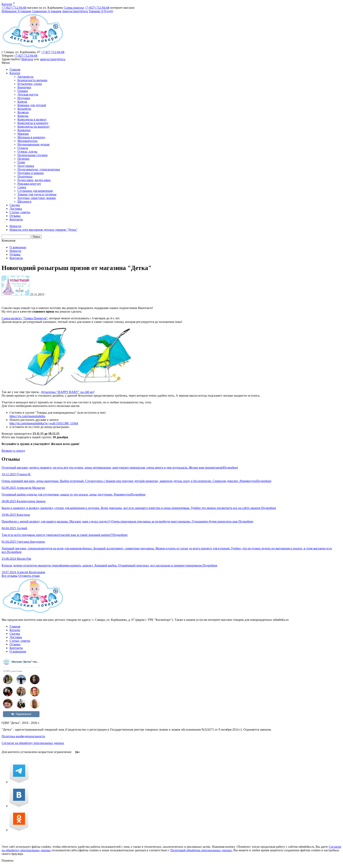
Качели (22, 101)
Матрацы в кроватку (31, 137)
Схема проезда (74, 7)
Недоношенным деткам (33, 144)
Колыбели (24, 108)
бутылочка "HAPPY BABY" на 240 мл (67, 392)
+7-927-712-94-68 (52, 52)
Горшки (22, 91)
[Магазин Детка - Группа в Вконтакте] (19, 806)
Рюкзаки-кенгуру (29, 183)
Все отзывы (9, 575)
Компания (8, 240)
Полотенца (24, 176)
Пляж (21, 162)
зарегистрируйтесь (52, 59)
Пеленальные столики (32, 155)
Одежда (22, 148)
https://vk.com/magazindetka (27, 416)
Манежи (23, 133)
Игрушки (23, 98)
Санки (21, 187)
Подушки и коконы (30, 173)
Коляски (23, 112)
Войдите (27, 59)
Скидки (15, 205)
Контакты (16, 219)
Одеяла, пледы (27, 151)
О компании (18, 247)
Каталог (7, 4)
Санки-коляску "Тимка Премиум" (25, 318)
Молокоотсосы (27, 141)
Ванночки (24, 87)
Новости (15, 251)
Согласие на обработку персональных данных (33, 743)
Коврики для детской (31, 105)
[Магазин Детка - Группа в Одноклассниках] (19, 829)
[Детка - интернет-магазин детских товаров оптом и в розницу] (33, 48)
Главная (15, 69)
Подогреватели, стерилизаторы (38, 169)
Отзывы (15, 215)
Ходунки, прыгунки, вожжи (36, 198)
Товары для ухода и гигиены (36, 194)
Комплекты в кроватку (32, 123)
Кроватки (24, 130)
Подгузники (25, 165)
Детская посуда (27, 94)
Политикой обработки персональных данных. (201, 850)
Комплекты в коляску (32, 119)
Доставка (16, 208)
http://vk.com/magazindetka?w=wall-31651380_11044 (44, 423)
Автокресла (25, 76)
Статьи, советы (20, 212)
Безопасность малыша (32, 80)
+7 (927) (14, 7)
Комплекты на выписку (33, 126)
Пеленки (23, 158)
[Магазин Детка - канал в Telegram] (19, 782)
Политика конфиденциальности (23, 736)
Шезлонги (24, 201)
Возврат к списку (13, 450)
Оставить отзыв (29, 575)
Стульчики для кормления (35, 190)
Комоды (22, 116)
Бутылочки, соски (29, 83)
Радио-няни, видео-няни (34, 180)
